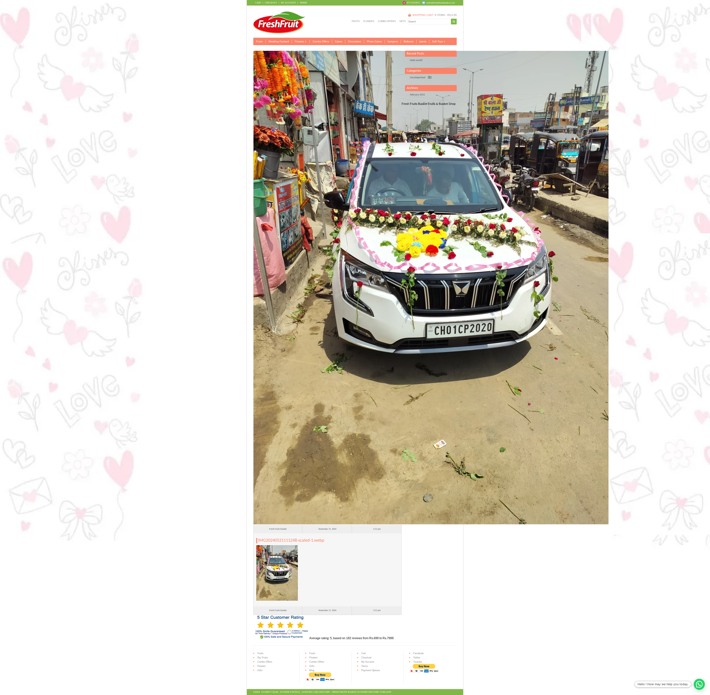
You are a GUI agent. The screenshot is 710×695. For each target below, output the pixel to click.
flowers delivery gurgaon (374, 692)
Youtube (417, 661)
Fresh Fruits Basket (344, 692)
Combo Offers (387, 21)
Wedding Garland (278, 41)
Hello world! (416, 60)
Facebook (418, 653)
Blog (311, 670)
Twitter (416, 657)
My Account (288, 3)
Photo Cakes (374, 41)
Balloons (409, 41)
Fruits (356, 21)
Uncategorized (417, 77)
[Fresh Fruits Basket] (279, 32)
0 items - (446, 15)
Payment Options (370, 670)
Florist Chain (270, 692)
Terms (303, 3)
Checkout (271, 3)
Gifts (402, 21)
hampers (393, 41)
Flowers (368, 21)
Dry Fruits (262, 657)
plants (422, 41)
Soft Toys (437, 41)
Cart (258, 3)
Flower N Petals (290, 692)
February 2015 (417, 94)
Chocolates (354, 41)
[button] (699, 684)
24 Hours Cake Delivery (316, 692)
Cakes (338, 41)
